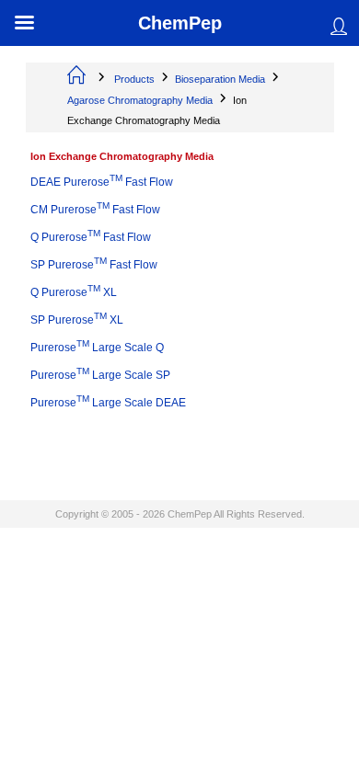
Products (134, 79)
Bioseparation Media (220, 79)
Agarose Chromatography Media (140, 100)
